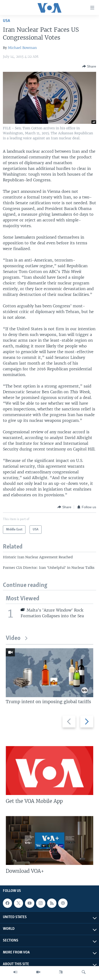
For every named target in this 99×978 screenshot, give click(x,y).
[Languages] (61, 972)
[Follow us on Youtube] (29, 903)
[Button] (89, 66)
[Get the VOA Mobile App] (49, 770)
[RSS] (51, 903)
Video (13, 638)
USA (6, 21)
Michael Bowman (22, 48)
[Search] (83, 972)
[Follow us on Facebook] (7, 903)
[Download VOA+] (49, 840)
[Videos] (38, 972)
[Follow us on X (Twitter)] (18, 903)
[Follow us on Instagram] (40, 903)
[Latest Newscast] (15, 972)
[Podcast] (62, 903)
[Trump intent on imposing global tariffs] (49, 672)
